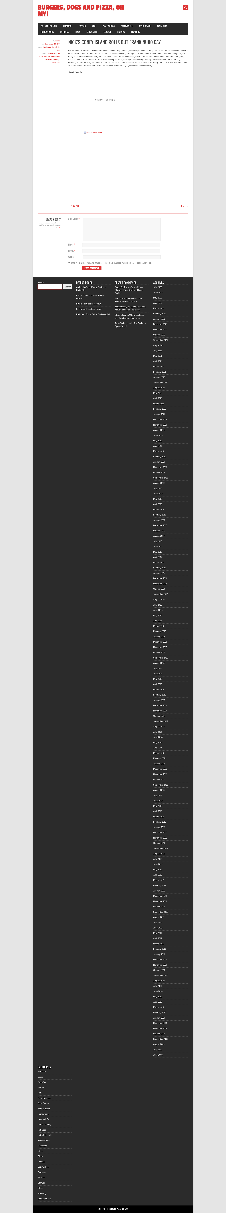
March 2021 (158, 366)
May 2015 (157, 679)
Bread (40, 1077)
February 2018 (159, 515)
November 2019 (160, 425)
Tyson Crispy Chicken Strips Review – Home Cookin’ (129, 290)
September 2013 (160, 785)
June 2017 (158, 546)
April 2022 (157, 303)
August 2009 (159, 1044)
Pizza (77, 32)
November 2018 (160, 467)
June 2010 (158, 991)
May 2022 (157, 298)
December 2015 (160, 642)
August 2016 (159, 599)
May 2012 (157, 869)
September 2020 (160, 382)
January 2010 (159, 1018)
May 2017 (157, 552)
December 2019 (160, 419)
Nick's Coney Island (52, 56)
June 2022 (158, 292)
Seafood (121, 32)
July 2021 (157, 351)
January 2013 (159, 827)
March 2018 (158, 509)
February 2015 (159, 695)
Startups (41, 1183)
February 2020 (159, 409)
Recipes (41, 1162)
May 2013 (157, 806)
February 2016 (159, 631)
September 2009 (160, 1039)
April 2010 (157, 1002)
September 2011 (160, 912)
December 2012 (160, 832)
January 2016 (159, 637)
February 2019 (159, 456)
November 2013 (160, 774)
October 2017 (159, 531)
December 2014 (160, 705)
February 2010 (159, 1012)
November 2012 (160, 838)
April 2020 (157, 398)
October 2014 (159, 716)
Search (41, 282)
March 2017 (158, 562)
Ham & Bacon (145, 25)
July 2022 (157, 287)
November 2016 (160, 584)
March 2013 (158, 817)
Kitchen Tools (44, 1140)
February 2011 (159, 949)
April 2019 (157, 446)
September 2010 (160, 975)
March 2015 (158, 689)
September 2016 (160, 594)
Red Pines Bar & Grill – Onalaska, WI (93, 314)
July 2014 (157, 732)
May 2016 (157, 615)
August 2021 (159, 345)
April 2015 (157, 684)
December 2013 (160, 769)
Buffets (82, 25)
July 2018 (157, 488)
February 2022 (159, 313)
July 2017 (157, 541)
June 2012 (158, 864)
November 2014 (160, 711)
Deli (93, 25)
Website (72, 257)
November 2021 (160, 329)
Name (71, 244)
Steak (40, 1188)
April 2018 (157, 504)
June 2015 (158, 673)
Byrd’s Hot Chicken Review (88, 304)
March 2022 (158, 308)
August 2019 (159, 430)
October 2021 (159, 335)
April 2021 (157, 361)
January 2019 (159, 462)
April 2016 (157, 621)
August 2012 (159, 854)
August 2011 (158, 917)
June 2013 (158, 801)
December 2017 (160, 525)
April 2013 (157, 811)
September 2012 (160, 848)
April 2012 (157, 875)
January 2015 (159, 700)
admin (57, 41)
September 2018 (160, 478)
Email (71, 250)
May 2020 (157, 393)
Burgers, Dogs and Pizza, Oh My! (81, 10)
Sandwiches (91, 32)
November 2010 (160, 965)
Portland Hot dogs (53, 60)
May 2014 (157, 742)
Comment (74, 219)
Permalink (56, 63)
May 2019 (157, 441)
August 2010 (159, 981)
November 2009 (160, 1028)
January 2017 (159, 573)
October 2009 (159, 1034)
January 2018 (159, 520)
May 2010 (157, 997)
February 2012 (159, 885)
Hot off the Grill (49, 25)
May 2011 (157, 933)
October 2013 (159, 779)
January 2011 (159, 954)
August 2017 (159, 536)
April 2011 (157, 938)
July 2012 (157, 859)
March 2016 (158, 626)
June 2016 (158, 610)
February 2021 (159, 372)
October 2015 (159, 652)
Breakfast (67, 25)
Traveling (135, 32)
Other (40, 1151)
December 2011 (160, 896)
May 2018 (157, 499)
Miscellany (42, 1146)
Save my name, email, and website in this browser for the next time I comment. (111, 262)
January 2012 (159, 891)
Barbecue (42, 1071)
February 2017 (159, 568)
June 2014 (158, 737)
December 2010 (160, 959)
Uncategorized (44, 1198)
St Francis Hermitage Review (89, 309)
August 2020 (159, 388)
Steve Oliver (120, 315)
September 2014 (160, 721)
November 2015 (160, 647)
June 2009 (158, 1055)
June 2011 (157, 928)
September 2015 (160, 658)
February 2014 (159, 758)
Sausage (107, 32)
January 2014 (159, 764)
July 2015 (157, 668)
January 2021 (159, 377)
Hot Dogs (64, 32)
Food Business (108, 25)
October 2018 (159, 472)
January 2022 (159, 319)
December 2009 (160, 1023)
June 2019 (158, 435)
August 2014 (159, 726)
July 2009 (157, 1049)
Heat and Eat (162, 25)
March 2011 (158, 944)
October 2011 (159, 906)
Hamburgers (127, 25)
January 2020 (159, 414)
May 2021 (157, 356)
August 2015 (159, 663)
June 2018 (158, 493)
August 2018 (159, 483)
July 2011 (157, 922)
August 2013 (159, 790)
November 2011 (160, 901)
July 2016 (157, 605)
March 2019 (158, 451)
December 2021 (160, 324)
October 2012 (159, 843)
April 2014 (157, 748)
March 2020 (158, 404)
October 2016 (159, 589)
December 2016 (160, 578)
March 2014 (158, 753)
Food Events (43, 1103)
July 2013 (157, 795)
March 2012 (158, 880)
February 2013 (159, 822)
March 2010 (158, 1007)
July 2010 (157, 986)
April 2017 (157, 557)
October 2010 (159, 970)
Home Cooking (47, 32)
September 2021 (160, 340)
